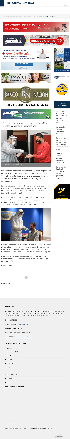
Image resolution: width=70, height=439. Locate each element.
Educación (10, 378)
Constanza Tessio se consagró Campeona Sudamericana (61, 157)
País (8, 367)
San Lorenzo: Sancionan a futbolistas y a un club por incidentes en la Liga (61, 116)
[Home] (19, 3)
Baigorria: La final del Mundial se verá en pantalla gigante (61, 172)
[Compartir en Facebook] (26, 277)
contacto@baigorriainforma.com (17, 324)
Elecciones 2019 (12, 352)
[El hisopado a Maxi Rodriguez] (26, 146)
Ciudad (9, 348)
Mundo (9, 356)
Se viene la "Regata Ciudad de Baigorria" (60, 130)
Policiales (10, 363)
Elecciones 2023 (12, 375)
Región (9, 359)
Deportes (10, 371)
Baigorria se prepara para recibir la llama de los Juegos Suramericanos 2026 (62, 143)
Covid (9, 382)
